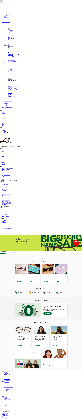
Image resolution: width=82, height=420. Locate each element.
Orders (5, 16)
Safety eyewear (10, 72)
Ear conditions (10, 87)
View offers (21, 355)
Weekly (9, 48)
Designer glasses (5, 114)
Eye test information (11, 68)
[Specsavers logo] (3, 7)
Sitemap (3, 416)
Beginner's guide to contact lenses (13, 54)
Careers (5, 405)
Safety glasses (10, 31)
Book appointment (7, 98)
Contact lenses (6, 45)
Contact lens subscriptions (8, 387)
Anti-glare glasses (5, 201)
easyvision (4, 163)
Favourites (5, 104)
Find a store (4, 4)
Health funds (6, 392)
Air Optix (3, 161)
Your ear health (6, 390)
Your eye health (4, 189)
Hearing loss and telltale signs (13, 86)
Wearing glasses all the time (6, 203)
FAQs (8, 44)
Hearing (5, 77)
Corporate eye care (7, 384)
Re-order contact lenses (8, 14)
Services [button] (3, 381)
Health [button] (3, 388)
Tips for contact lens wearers (12, 57)
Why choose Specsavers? (12, 80)
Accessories (10, 97)
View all (9, 53)
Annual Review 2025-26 (8, 404)
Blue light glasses (11, 30)
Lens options (10, 37)
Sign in (5, 102)
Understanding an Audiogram (12, 90)
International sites (5, 415)
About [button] (3, 396)
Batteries (9, 94)
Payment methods (7, 18)
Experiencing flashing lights (6, 202)
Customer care (6, 397)
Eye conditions (10, 69)
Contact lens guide (11, 55)
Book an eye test (10, 73)
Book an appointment (5, 216)
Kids (2, 125)
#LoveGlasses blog (5, 133)
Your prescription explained (6, 194)
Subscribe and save (5, 169)
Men (2, 123)
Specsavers (4, 162)
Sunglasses (10, 32)
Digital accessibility (5, 413)
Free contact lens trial (11, 60)
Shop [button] (3, 371)
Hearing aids (10, 93)
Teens (3, 124)
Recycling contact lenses (12, 56)
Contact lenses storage (6, 200)
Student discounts (7, 379)
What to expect (10, 81)
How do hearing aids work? (12, 89)
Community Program (7, 399)
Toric (3, 156)
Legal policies (4, 414)
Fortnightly (3, 152)
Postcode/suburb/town (12, 252)
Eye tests (5, 62)
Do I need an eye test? (5, 191)
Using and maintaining (11, 96)
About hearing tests (7, 383)
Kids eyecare (10, 65)
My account (6, 103)
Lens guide (9, 39)
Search (1, 0)
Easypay (5, 15)
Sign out (5, 105)
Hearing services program (12, 88)
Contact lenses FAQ (7, 400)
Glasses (9, 29)
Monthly (9, 49)
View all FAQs (10, 70)
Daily (8, 52)
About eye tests (6, 382)
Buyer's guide (10, 40)
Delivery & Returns (7, 398)
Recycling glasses (11, 38)
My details (5, 17)
